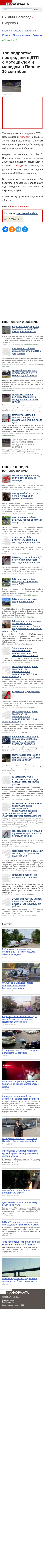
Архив (17, 30)
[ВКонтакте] (5, 229)
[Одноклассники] (12, 229)
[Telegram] (18, 229)
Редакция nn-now (19, 206)
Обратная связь (8, 1300)
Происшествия (21, 35)
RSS (22, 1305)
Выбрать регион (8, 1302)
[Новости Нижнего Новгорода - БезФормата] (15, 3)
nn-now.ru (10, 94)
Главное (7, 30)
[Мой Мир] (25, 229)
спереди (18, 165)
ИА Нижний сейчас (27, 213)
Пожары (37, 35)
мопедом (25, 137)
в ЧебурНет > (10, 40)
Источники (30, 30)
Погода (6, 35)
